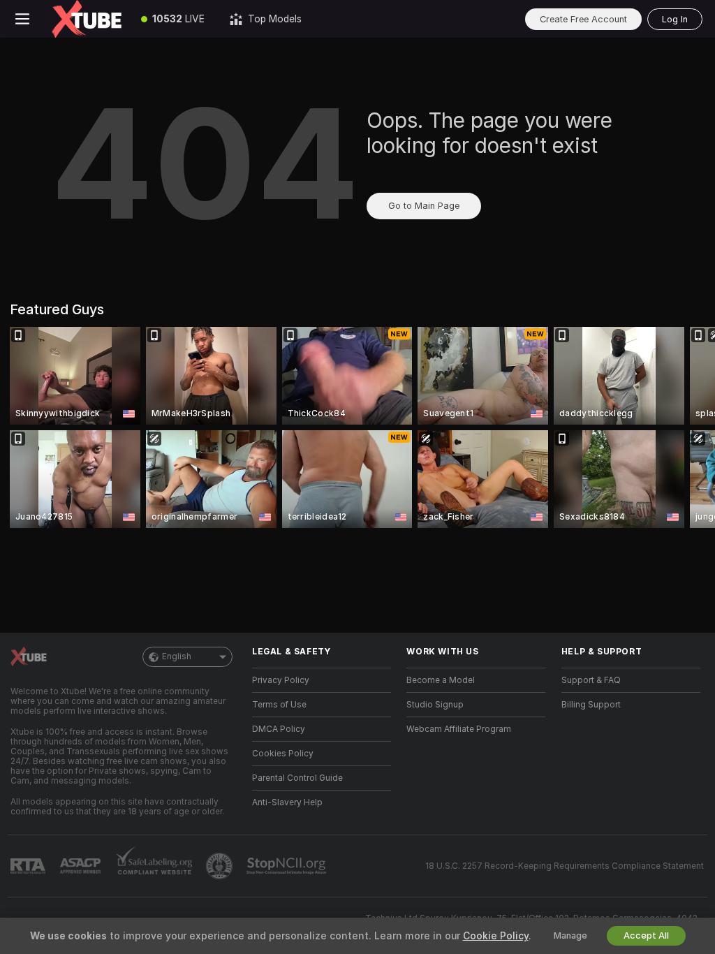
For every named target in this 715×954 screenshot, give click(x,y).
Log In (675, 19)
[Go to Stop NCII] (287, 866)
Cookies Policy (283, 753)
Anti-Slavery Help (287, 802)
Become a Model (440, 680)
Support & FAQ (591, 680)
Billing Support (591, 705)
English (176, 656)
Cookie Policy (496, 935)
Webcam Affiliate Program (458, 729)
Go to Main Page (423, 205)
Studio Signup (435, 705)
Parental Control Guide (297, 778)
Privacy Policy (280, 680)
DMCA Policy (278, 729)
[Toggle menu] (22, 19)
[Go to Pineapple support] (220, 866)
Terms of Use (279, 705)
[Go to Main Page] (86, 19)
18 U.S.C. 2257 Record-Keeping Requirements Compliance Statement (564, 866)
